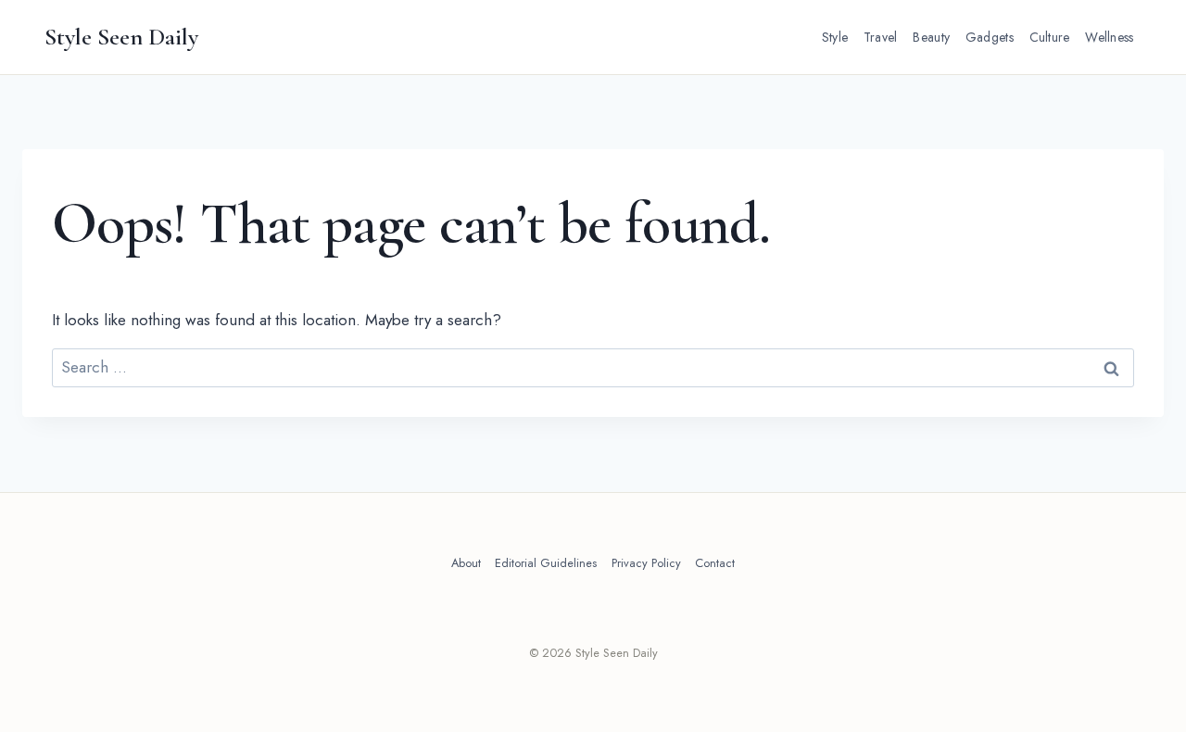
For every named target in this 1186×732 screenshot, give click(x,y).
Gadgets (989, 37)
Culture (1049, 37)
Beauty (931, 37)
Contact (715, 563)
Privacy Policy (646, 563)
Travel (881, 37)
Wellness (1109, 37)
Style (835, 37)
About (466, 563)
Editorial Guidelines (546, 563)
